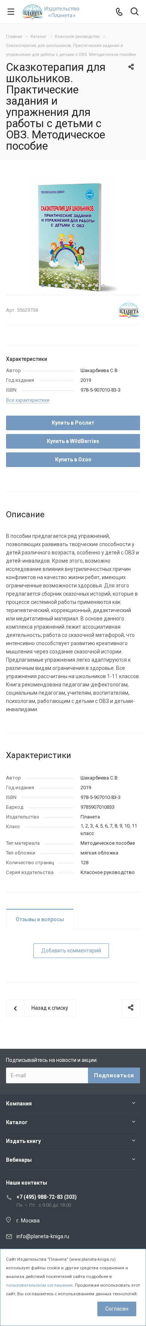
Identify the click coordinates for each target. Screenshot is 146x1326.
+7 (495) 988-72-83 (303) (46, 1197)
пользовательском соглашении (39, 1285)
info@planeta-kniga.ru (42, 1236)
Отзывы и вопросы (40, 919)
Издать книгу (23, 1141)
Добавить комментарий (71, 951)
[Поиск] (135, 12)
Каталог (17, 1122)
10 (103, 285)
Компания (19, 1104)
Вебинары (19, 1160)
